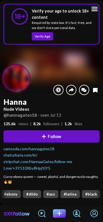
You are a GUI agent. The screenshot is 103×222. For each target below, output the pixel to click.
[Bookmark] (95, 90)
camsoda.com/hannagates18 (28, 148)
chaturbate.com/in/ (20, 155)
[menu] (94, 9)
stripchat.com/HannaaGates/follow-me (37, 161)
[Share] (71, 90)
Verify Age (42, 36)
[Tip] (58, 90)
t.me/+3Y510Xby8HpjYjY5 (26, 168)
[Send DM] (84, 90)
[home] (16, 213)
